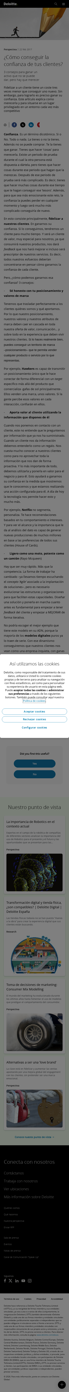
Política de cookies (34, 701)
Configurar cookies (34, 727)
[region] (34, 696)
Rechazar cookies (34, 719)
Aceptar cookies (34, 711)
